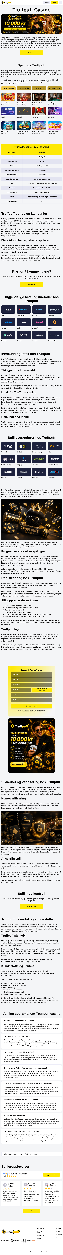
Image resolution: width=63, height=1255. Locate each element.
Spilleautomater (53, 88)
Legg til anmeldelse (51, 1175)
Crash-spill (38, 88)
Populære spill (7, 88)
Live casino (22, 88)
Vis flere (31, 1211)
